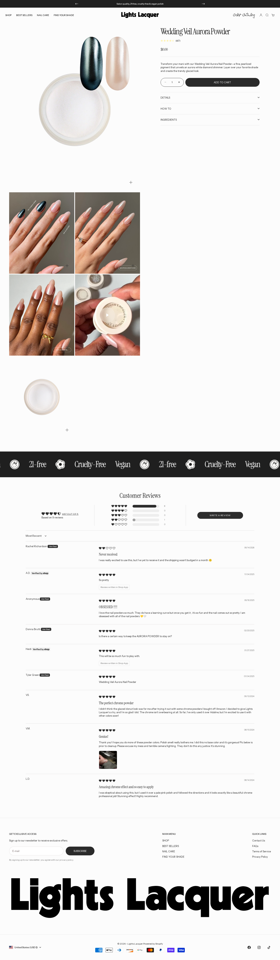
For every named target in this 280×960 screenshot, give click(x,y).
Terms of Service (261, 851)
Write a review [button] (220, 515)
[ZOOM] (131, 182)
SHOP (165, 840)
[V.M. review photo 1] (108, 760)
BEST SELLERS (24, 15)
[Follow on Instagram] (259, 947)
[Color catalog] (244, 15)
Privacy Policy (260, 856)
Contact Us (258, 840)
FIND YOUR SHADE (173, 856)
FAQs (255, 846)
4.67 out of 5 (70, 513)
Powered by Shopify (153, 943)
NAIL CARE (168, 851)
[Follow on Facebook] (249, 947)
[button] (119, 506)
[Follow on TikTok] (269, 947)
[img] (107, 548)
